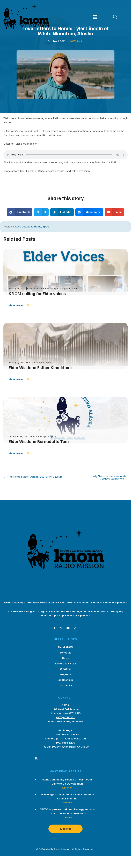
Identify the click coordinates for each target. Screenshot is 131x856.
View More (16, 305)
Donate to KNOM (65, 663)
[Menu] (95, 17)
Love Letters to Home (28, 226)
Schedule (65, 652)
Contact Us (65, 685)
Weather (65, 669)
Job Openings (66, 680)
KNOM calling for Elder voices (37, 293)
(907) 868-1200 (65, 742)
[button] (54, 628)
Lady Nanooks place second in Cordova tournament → (109, 477)
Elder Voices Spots (50, 288)
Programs (65, 288)
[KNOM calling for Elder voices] (65, 271)
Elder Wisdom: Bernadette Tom (39, 441)
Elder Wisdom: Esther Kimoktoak (40, 367)
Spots (46, 226)
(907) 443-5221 (65, 717)
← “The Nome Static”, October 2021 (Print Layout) (33, 477)
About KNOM (65, 647)
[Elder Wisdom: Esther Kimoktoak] (65, 345)
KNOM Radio (76, 41)
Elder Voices (33, 288)
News (65, 658)
